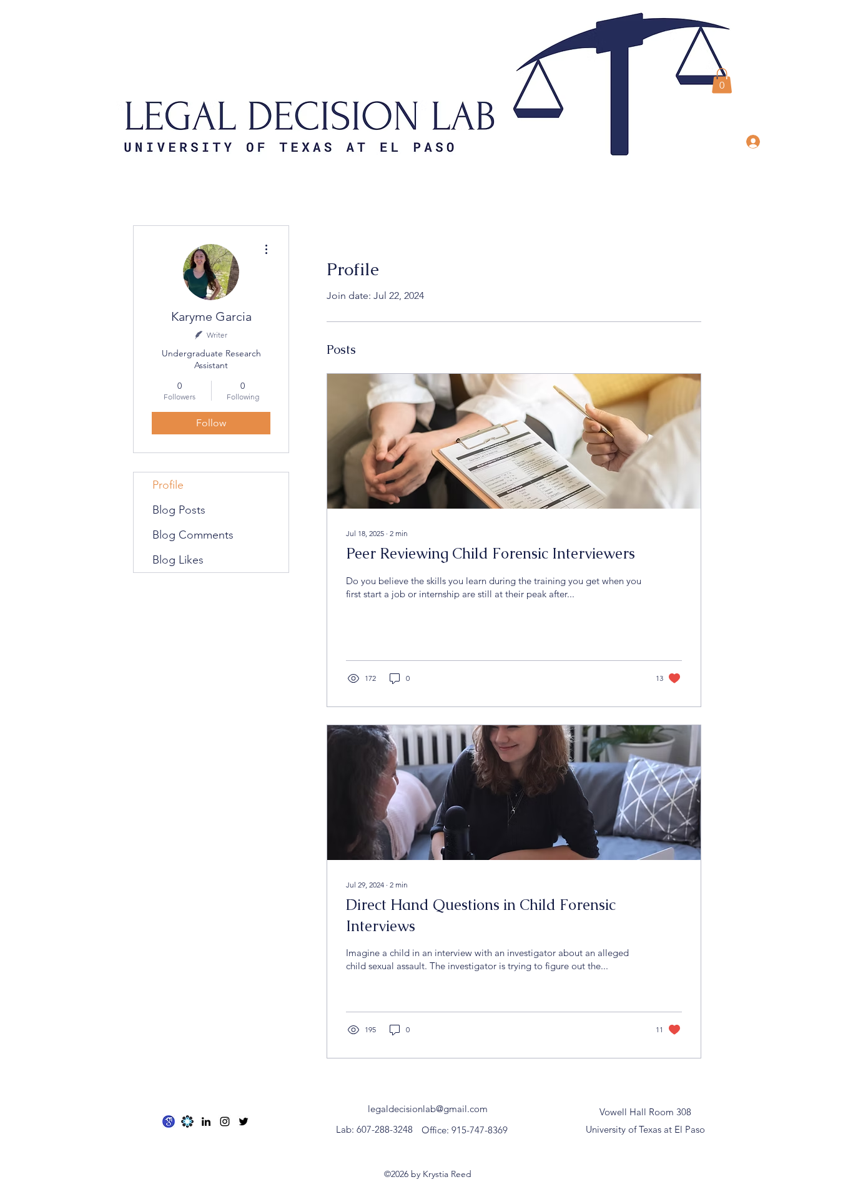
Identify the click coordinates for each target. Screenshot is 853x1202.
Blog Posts (178, 510)
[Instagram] (225, 1121)
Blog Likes (178, 560)
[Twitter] (243, 1121)
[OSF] (187, 1121)
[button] (721, 81)
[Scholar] (168, 1121)
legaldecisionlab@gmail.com (428, 1109)
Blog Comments (193, 535)
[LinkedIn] (206, 1121)
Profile (168, 485)
